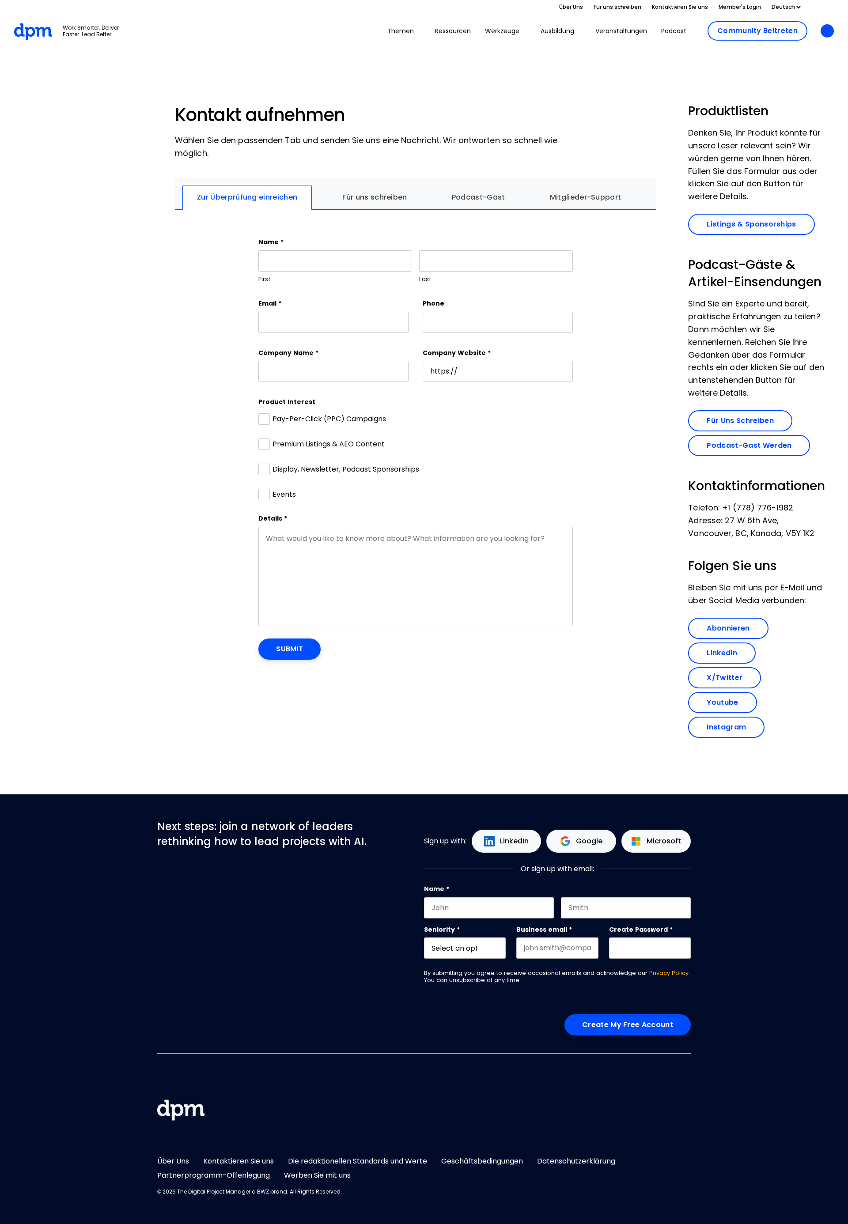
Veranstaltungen (621, 30)
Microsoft (664, 841)
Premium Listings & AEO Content (329, 444)
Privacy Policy (669, 973)
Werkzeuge (502, 30)
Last (425, 279)
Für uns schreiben (617, 7)
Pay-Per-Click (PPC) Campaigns (329, 419)
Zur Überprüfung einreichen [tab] (247, 197)
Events (284, 494)
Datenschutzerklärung (576, 1161)
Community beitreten (757, 30)
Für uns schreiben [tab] (374, 197)
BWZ (263, 1192)
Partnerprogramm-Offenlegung (213, 1175)
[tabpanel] (416, 449)
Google (589, 841)
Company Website (457, 352)
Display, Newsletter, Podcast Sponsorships (346, 469)
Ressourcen (453, 30)
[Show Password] (686, 948)
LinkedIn (514, 841)
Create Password (641, 929)
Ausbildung (557, 30)
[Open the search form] (827, 32)
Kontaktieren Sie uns (680, 7)
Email (269, 303)
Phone (433, 303)
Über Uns (571, 7)
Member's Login (740, 7)
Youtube (732, 702)
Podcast (673, 30)
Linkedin (731, 653)
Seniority (442, 929)
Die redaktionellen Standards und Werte (357, 1161)
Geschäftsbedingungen (482, 1161)
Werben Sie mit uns (317, 1175)
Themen (400, 30)
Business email (544, 929)
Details (272, 518)
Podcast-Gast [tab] (478, 197)
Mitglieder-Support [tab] (585, 197)
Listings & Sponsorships (751, 224)
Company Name (288, 352)
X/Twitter (734, 677)
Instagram (736, 727)
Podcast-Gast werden (749, 445)
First (264, 279)
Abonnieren (737, 628)
